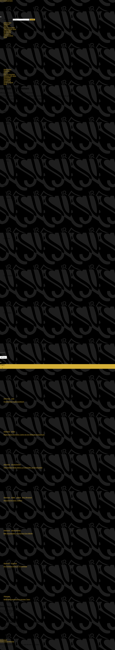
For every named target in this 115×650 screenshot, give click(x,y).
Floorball (14, 563)
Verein (6, 26)
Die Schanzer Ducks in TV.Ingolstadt (15, 566)
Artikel (13, 431)
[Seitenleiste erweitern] (0, 362)
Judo (12, 398)
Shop (5, 37)
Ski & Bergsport (27, 497)
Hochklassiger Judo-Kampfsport (14, 402)
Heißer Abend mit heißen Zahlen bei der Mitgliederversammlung (24, 434)
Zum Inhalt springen (6, 1)
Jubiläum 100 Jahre (10, 29)
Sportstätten (7, 31)
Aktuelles (7, 24)
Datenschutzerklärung (7, 641)
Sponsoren (7, 34)
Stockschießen (16, 464)
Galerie (18, 497)
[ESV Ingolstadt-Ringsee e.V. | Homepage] (5, 13)
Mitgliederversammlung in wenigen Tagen (17, 599)
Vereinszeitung (8, 35)
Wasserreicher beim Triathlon (13, 500)
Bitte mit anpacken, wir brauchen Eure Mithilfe (18, 533)
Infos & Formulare (9, 27)
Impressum (3, 640)
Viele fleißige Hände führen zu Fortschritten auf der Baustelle (23, 467)
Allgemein (7, 398)
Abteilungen (7, 23)
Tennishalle (7, 32)
